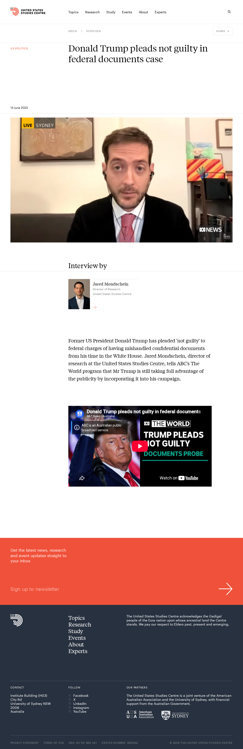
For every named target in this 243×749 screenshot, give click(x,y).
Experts (77, 650)
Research (79, 624)
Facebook (81, 695)
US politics (19, 48)
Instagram (81, 708)
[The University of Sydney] (175, 715)
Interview (93, 31)
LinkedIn (79, 704)
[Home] (15, 11)
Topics (76, 617)
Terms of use (53, 742)
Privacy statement (24, 742)
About (76, 644)
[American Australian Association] (140, 714)
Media (72, 31)
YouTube (79, 711)
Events (77, 637)
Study (75, 630)
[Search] (229, 11)
